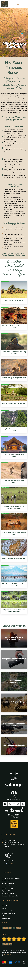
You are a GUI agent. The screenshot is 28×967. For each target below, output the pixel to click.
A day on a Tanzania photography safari (14, 681)
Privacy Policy (6, 918)
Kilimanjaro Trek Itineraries (10, 896)
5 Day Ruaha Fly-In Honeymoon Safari (14, 378)
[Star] (8, 944)
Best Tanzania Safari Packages (11, 878)
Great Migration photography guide (14, 724)
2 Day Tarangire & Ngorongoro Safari (14, 558)
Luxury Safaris (6, 886)
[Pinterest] (11, 928)
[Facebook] (3, 928)
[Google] (5, 944)
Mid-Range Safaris (7, 888)
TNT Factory (7, 955)
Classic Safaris (6, 881)
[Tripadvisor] (19, 928)
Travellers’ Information (8, 913)
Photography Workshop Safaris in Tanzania (14, 660)
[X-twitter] (5, 928)
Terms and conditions (8, 911)
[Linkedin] (14, 928)
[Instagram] (17, 928)
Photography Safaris (8, 893)
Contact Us (5, 908)
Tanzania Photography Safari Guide (14, 703)
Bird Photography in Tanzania (14, 745)
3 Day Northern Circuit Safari (14, 300)
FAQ (3, 916)
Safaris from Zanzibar (8, 883)
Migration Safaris (7, 891)
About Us (4, 906)
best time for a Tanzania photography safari (14, 638)
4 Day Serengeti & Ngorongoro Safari (14, 403)
